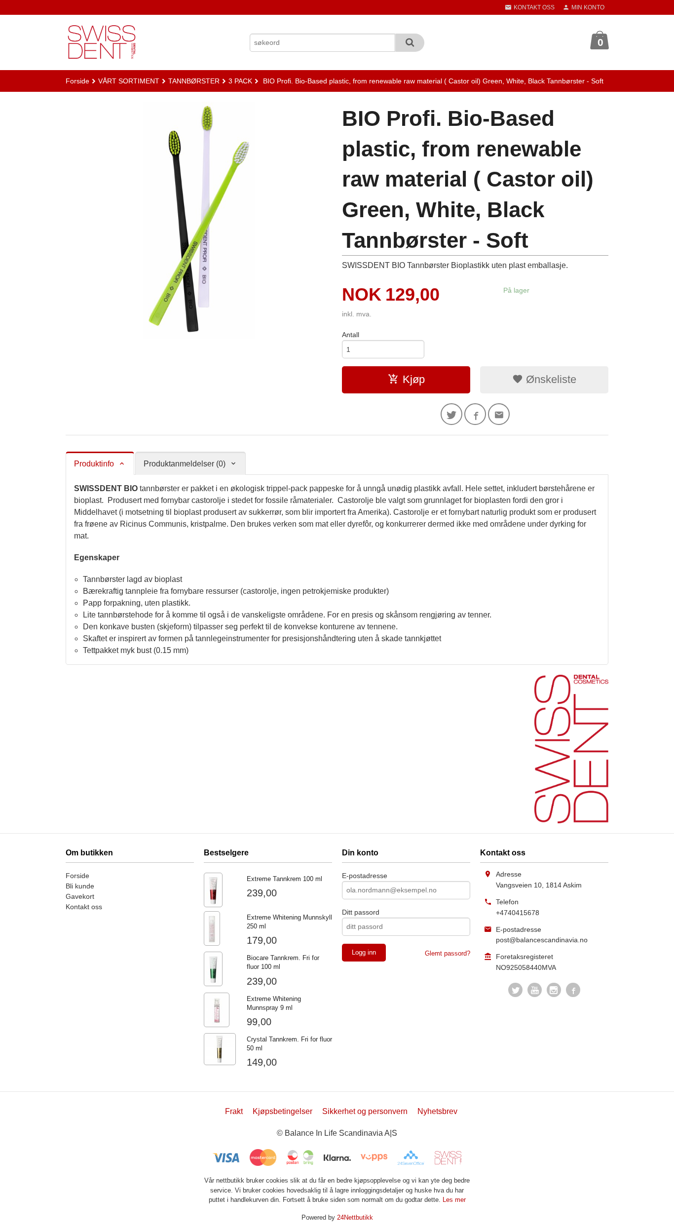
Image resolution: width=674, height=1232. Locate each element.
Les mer (454, 1199)
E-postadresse (364, 876)
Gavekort (80, 896)
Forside (77, 81)
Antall (350, 335)
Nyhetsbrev (437, 1111)
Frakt (234, 1111)
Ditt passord (360, 912)
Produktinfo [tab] (94, 464)
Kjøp (414, 379)
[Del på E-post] (499, 414)
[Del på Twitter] (451, 414)
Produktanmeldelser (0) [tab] (184, 464)
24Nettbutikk (355, 1217)
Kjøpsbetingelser (282, 1111)
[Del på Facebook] (475, 414)
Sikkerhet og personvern (365, 1111)
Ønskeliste (549, 379)
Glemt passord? (447, 953)
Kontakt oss (84, 907)
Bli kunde (80, 886)
